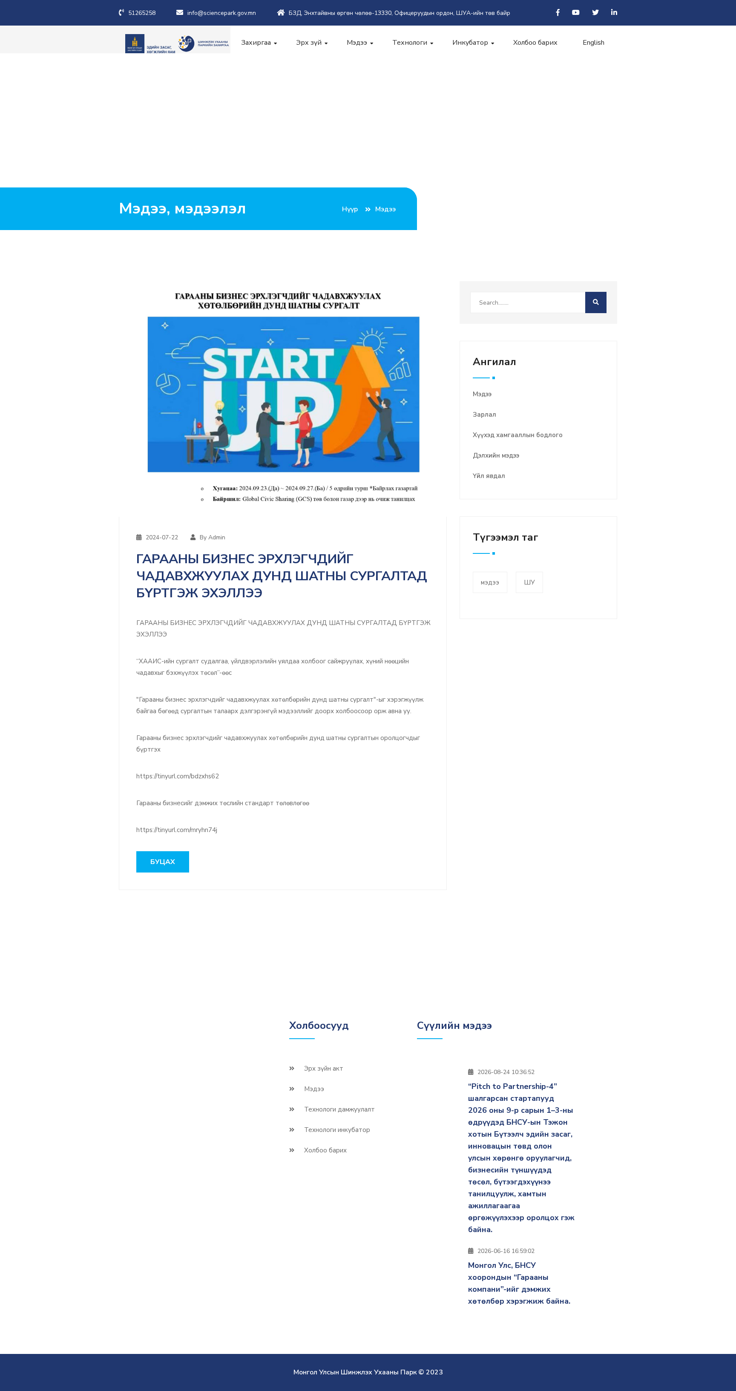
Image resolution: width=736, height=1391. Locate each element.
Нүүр (350, 209)
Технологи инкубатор (337, 1130)
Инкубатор (470, 42)
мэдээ (490, 582)
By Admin (212, 537)
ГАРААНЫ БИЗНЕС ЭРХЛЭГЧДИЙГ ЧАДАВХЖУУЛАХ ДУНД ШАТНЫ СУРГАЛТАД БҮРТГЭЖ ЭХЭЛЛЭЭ (281, 576)
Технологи (409, 42)
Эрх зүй (309, 42)
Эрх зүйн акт (323, 1068)
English (593, 42)
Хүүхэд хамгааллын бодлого (518, 435)
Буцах (162, 862)
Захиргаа (256, 42)
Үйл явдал (489, 476)
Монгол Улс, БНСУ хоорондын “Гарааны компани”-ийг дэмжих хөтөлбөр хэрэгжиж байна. (519, 1283)
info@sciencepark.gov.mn (221, 13)
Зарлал (484, 414)
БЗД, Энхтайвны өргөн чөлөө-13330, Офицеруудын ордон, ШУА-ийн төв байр (399, 13)
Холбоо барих (535, 42)
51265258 (141, 13)
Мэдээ (357, 42)
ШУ (529, 582)
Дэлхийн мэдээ (496, 455)
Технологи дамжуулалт (339, 1109)
